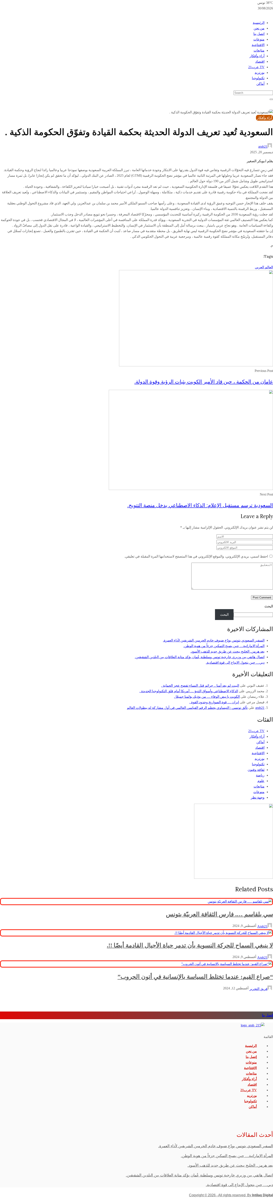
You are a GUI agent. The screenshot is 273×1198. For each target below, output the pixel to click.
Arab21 (262, 926)
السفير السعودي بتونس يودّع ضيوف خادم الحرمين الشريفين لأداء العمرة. (213, 640)
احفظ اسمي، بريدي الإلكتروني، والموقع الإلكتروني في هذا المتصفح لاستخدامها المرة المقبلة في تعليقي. (196, 556)
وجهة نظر (257, 797)
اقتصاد (259, 61)
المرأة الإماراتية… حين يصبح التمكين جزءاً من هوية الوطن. (223, 646)
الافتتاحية (258, 45)
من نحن (259, 28)
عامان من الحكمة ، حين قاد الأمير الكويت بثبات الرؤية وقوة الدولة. (203, 381)
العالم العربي (264, 267)
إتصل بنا (258, 34)
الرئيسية (258, 23)
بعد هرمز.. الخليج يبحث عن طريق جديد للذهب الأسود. (227, 651)
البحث (268, 606)
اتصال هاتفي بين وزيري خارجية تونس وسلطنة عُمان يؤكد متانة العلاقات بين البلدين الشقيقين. (199, 657)
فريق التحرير (258, 989)
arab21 (262, 146)
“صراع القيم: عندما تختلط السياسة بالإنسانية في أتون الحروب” (195, 976)
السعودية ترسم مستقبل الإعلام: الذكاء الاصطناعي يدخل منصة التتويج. (200, 505)
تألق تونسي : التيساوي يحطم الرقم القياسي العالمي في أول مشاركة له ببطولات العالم (187, 708)
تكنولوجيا (258, 78)
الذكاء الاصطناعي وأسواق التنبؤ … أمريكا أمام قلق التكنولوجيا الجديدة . (188, 691)
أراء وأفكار (257, 56)
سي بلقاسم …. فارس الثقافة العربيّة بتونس (219, 914)
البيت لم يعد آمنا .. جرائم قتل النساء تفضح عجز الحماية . (200, 685)
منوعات (258, 39)
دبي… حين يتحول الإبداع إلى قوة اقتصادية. (235, 662)
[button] (136, 1037)
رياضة (260, 775)
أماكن (260, 83)
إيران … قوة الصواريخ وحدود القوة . (214, 702)
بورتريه (259, 72)
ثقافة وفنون (256, 770)
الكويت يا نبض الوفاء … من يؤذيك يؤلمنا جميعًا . (207, 696)
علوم (260, 781)
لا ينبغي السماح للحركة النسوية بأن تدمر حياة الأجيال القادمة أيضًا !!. (190, 945)
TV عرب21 (256, 67)
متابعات (259, 50)
